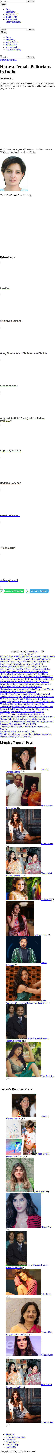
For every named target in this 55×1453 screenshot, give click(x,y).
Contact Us (11, 1447)
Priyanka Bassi (24, 701)
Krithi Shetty (35, 681)
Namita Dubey (35, 694)
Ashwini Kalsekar (15, 664)
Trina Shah (30, 721)
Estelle (12, 671)
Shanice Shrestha (15, 714)
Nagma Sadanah (21, 694)
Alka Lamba (23, 659)
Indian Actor (11, 17)
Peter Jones (12, 699)
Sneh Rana (17, 719)
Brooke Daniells (17, 666)
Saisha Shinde (34, 709)
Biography (10, 12)
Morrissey (9, 694)
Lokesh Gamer (33, 684)
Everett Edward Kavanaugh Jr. (28, 671)
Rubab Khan (13, 709)
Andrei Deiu (34, 659)
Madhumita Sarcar (15, 686)
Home (8, 9)
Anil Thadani (11, 661)
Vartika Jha (28, 724)
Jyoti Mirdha (27, 679)
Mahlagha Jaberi (14, 689)
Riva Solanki (36, 706)
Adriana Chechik (42, 656)
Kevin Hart (14, 681)
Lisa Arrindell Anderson (16, 684)
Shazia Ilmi (28, 714)
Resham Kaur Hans (21, 706)
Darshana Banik (13, 669)
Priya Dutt (13, 701)
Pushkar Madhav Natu (17, 704)
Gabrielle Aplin (12, 674)
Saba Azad (23, 709)
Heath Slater (41, 676)
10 (28, 654)
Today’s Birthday (13, 22)
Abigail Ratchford (26, 656)
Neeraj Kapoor (20, 696)
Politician (12, 60)
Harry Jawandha (12, 676)
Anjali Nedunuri (24, 661)
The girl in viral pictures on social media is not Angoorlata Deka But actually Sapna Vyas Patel (25, 735)
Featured (4, 60)
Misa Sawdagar (22, 691)
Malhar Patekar (28, 689)
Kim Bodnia (24, 681)
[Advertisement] (27, 119)
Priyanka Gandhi (39, 701)
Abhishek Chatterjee (9, 656)
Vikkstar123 (18, 726)
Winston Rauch (31, 726)
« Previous (32, 651)
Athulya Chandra (30, 664)
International (11, 19)
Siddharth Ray (41, 716)
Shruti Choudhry (13, 716)
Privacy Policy (12, 1442)
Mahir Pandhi (29, 686)
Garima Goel (25, 674)
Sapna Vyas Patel (16, 711)
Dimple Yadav (38, 669)
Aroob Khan (36, 661)
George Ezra (36, 674)
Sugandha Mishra (30, 719)
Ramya (9, 706)
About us (10, 1434)
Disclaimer (10, 1439)
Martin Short (9, 691)
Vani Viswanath (16, 724)
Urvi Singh (40, 721)
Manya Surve (41, 689)
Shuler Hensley (28, 716)
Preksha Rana (36, 699)
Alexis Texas (12, 659)
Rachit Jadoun (33, 704)
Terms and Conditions (15, 1437)
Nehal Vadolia (33, 696)
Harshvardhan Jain (27, 676)
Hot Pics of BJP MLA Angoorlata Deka (17, 731)
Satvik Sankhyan (31, 711)
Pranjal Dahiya (23, 699)
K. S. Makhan (39, 679)
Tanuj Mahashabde (16, 721)
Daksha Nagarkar (32, 666)
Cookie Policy (12, 1444)
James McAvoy (14, 679)
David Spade (26, 669)
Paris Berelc (44, 696)
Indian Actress (12, 14)
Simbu (10, 719)
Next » (33, 654)
